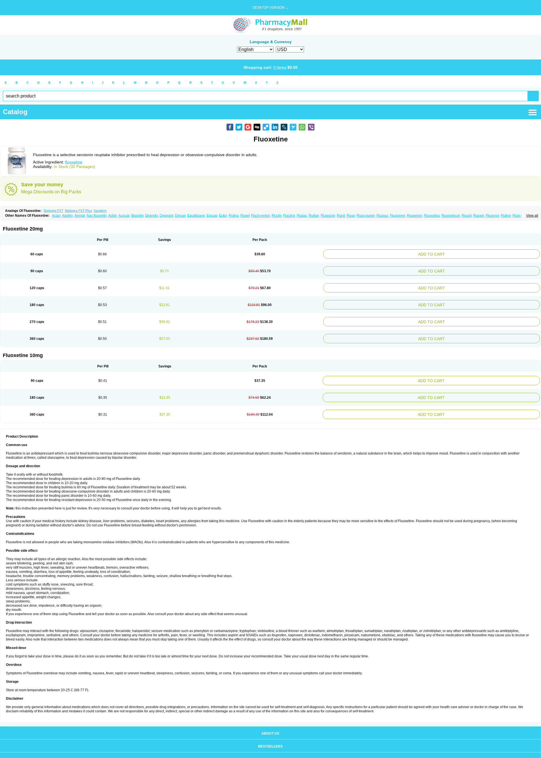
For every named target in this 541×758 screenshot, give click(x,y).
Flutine (506, 216)
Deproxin (166, 216)
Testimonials (270, 749)
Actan (56, 216)
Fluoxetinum (450, 216)
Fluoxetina (432, 216)
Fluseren (492, 216)
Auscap (124, 216)
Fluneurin (328, 216)
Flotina (234, 216)
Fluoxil (467, 216)
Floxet (245, 216)
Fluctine (289, 216)
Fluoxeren (397, 216)
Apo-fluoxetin (97, 216)
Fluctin (277, 216)
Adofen (67, 216)
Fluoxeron (414, 216)
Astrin (112, 216)
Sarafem (100, 211)
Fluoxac (382, 216)
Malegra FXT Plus (78, 211)
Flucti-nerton (260, 216)
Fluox (351, 216)
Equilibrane (196, 216)
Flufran (314, 216)
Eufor (223, 216)
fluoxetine (73, 162)
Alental (79, 216)
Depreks (151, 216)
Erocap (212, 216)
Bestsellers (270, 736)
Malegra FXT (53, 211)
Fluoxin (478, 216)
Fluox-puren (365, 216)
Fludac (302, 216)
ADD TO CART (469, 253)
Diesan (180, 216)
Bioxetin (137, 216)
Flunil (341, 216)
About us (270, 723)
